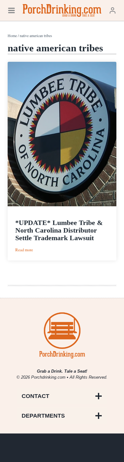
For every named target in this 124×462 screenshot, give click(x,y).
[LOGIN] (112, 10)
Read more (24, 250)
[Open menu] (11, 10)
